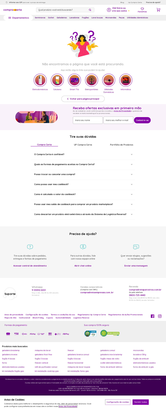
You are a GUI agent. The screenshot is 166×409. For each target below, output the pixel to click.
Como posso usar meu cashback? (51, 184)
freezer (71, 350)
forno (4, 363)
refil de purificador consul (46, 367)
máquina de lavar (43, 350)
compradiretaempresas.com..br (96, 292)
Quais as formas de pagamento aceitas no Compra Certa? (64, 164)
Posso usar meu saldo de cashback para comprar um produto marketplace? (73, 204)
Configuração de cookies (118, 402)
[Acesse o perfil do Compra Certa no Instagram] (159, 317)
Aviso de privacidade (14, 315)
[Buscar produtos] (90, 10)
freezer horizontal (75, 363)
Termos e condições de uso (63, 315)
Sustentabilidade (63, 318)
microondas (138, 350)
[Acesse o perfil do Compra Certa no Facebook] (152, 317)
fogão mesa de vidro (109, 359)
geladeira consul (107, 350)
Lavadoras (74, 17)
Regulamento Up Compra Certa (92, 315)
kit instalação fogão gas (13, 371)
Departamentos (20, 17)
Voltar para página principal (84, 99)
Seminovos (40, 17)
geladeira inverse (9, 354)
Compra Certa (44, 144)
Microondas (110, 17)
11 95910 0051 (39, 290)
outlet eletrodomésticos (110, 363)
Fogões (85, 17)
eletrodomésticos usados (144, 363)
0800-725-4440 (137, 295)
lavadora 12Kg (139, 354)
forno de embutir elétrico (111, 367)
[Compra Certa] (13, 9)
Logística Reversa (81, 318)
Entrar (118, 9)
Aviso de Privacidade (122, 111)
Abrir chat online (82, 265)
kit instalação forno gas (78, 371)
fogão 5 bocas (41, 359)
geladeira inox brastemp (111, 354)
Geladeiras (62, 17)
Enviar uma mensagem (136, 265)
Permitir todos (140, 402)
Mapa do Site (10, 318)
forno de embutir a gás (143, 367)
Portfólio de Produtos (121, 144)
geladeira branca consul (78, 354)
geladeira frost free (43, 354)
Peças (121, 17)
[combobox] (65, 9)
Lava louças (97, 17)
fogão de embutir (141, 359)
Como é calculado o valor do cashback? (54, 194)
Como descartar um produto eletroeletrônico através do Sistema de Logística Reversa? (80, 214)
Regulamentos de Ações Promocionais (125, 315)
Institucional (24, 318)
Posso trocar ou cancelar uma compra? (54, 174)
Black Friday (38, 318)
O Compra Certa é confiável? (49, 154)
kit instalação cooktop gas (47, 371)
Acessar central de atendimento (30, 265)
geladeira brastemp (11, 350)
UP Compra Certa (83, 144)
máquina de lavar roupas (79, 367)
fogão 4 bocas (8, 359)
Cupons (49, 318)
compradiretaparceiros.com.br (145, 289)
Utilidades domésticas (137, 17)
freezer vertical (41, 363)
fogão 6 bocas (74, 359)
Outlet (51, 17)
